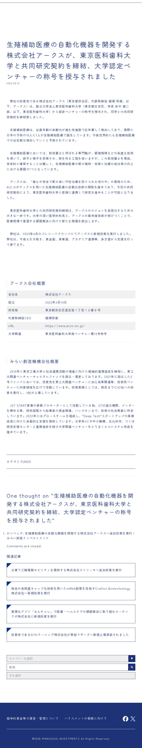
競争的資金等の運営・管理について (33, 718)
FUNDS (26, 461)
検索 (131, 667)
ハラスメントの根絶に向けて (86, 718)
